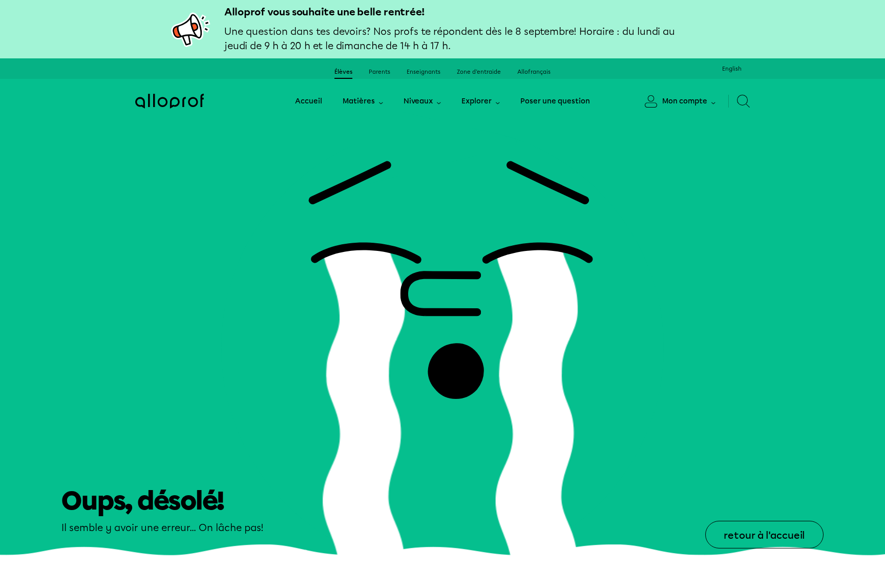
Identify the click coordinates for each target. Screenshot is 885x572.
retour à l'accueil (764, 535)
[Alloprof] (169, 101)
